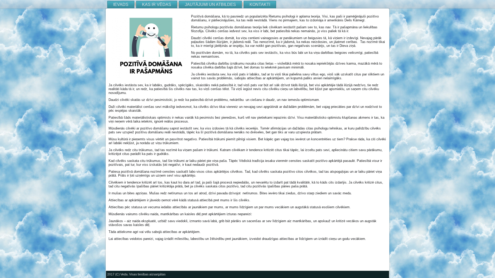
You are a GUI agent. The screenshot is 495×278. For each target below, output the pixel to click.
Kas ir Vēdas (156, 4)
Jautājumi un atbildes (210, 4)
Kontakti (260, 4)
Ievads (120, 4)
